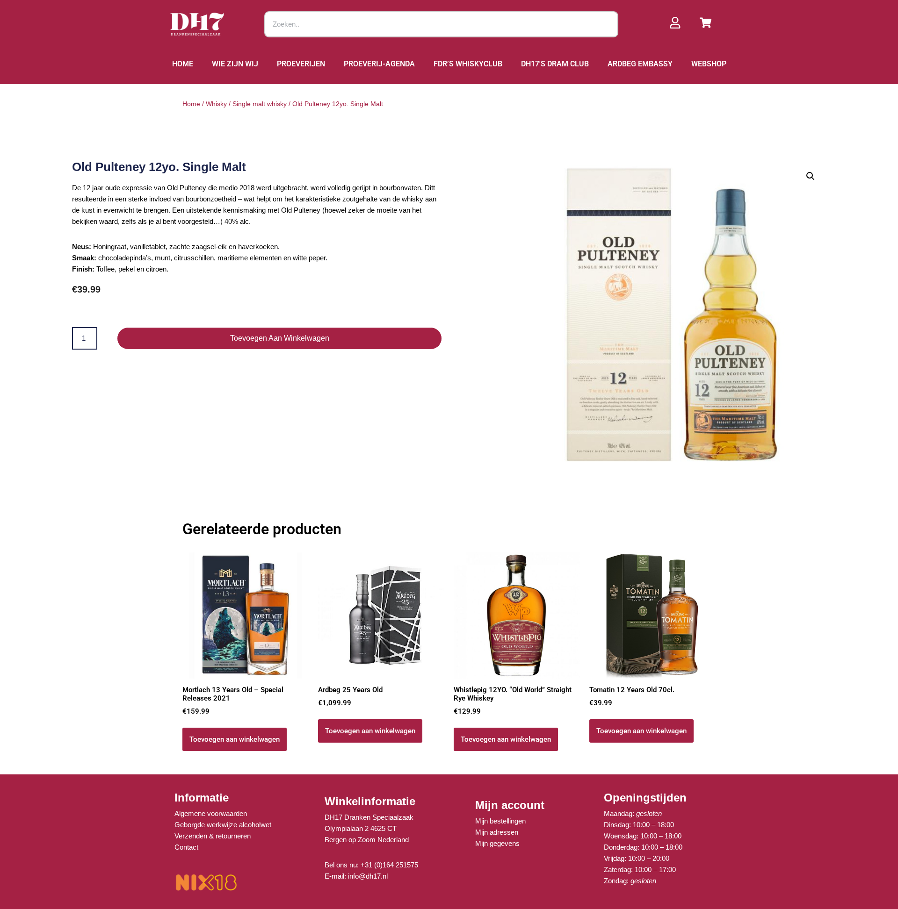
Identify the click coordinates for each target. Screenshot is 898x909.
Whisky (216, 103)
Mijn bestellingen (500, 821)
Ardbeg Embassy (640, 63)
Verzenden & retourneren (212, 836)
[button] (810, 176)
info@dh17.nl (368, 876)
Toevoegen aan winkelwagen (279, 338)
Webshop (708, 63)
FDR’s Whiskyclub (468, 63)
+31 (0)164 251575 (389, 865)
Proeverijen (301, 63)
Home (182, 63)
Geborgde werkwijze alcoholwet (222, 825)
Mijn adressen (496, 832)
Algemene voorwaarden (210, 813)
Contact (186, 847)
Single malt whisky (259, 103)
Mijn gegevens (497, 843)
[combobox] (441, 24)
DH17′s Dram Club (555, 63)
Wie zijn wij (235, 63)
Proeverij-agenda (379, 63)
